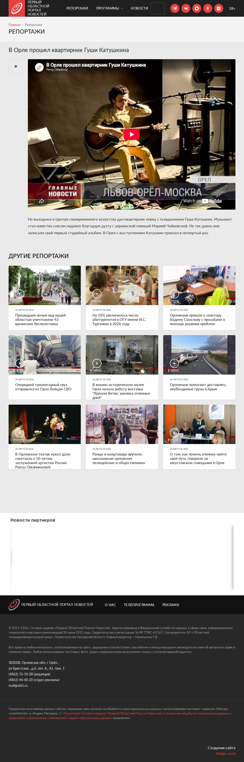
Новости (139, 8)
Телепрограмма (139, 605)
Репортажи (77, 8)
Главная (14, 25)
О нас (110, 605)
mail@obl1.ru (18, 685)
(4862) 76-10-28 (21, 674)
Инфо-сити (225, 753)
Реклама (171, 605)
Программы (108, 8)
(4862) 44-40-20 (21, 680)
